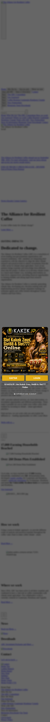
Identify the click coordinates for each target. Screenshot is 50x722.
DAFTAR (13, 378)
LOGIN (36, 378)
